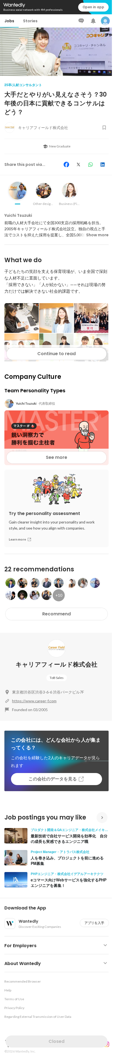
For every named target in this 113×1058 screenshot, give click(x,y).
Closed (56, 1041)
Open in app (93, 7)
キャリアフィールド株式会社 (56, 664)
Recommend (56, 614)
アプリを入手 (94, 922)
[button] (58, 908)
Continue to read (56, 353)
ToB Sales (57, 678)
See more (56, 457)
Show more (97, 235)
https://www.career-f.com (34, 700)
